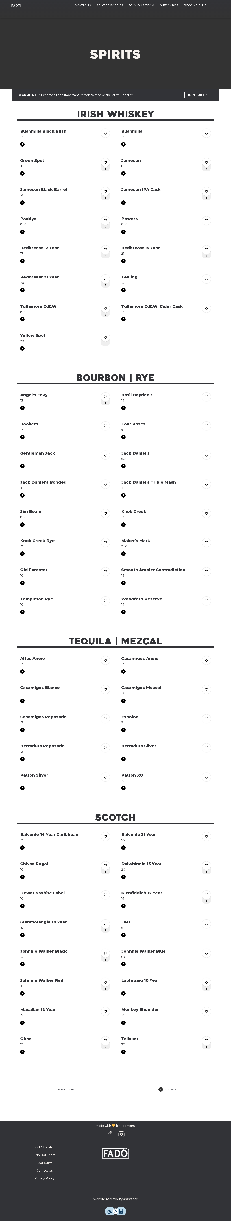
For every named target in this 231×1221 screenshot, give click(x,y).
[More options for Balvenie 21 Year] (206, 836)
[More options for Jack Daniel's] (206, 455)
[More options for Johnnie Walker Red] (105, 982)
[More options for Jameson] (206, 162)
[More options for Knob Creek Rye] (105, 542)
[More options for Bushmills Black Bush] (105, 133)
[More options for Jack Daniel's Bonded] (105, 484)
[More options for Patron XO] (206, 777)
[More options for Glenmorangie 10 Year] (105, 924)
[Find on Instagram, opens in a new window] (121, 1135)
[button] (65, 137)
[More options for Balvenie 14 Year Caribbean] (105, 836)
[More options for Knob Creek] (206, 513)
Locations (82, 5)
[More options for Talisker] (206, 1040)
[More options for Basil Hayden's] (206, 397)
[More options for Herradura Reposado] (105, 747)
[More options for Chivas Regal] (105, 865)
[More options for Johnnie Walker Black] (105, 953)
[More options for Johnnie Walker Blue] (206, 953)
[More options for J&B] (206, 924)
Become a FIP (195, 5)
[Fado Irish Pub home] (20, 5)
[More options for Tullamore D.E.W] (105, 308)
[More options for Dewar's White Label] (105, 895)
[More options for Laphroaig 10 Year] (206, 982)
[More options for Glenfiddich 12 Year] (206, 895)
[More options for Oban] (105, 1040)
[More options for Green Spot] (105, 162)
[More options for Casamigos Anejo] (206, 660)
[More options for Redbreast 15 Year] (206, 249)
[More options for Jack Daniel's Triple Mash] (206, 484)
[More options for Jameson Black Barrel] (105, 191)
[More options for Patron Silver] (105, 777)
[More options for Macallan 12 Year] (105, 1011)
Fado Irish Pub (115, 1153)
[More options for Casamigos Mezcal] (206, 689)
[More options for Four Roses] (206, 426)
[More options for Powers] (206, 220)
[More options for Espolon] (206, 718)
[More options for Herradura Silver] (206, 747)
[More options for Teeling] (206, 279)
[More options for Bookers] (105, 426)
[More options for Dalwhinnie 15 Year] (206, 865)
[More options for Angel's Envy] (105, 397)
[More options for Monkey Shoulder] (206, 1011)
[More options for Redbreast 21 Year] (105, 279)
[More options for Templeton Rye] (105, 601)
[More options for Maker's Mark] (206, 542)
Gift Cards (169, 5)
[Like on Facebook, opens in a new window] (109, 1135)
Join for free (199, 95)
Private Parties (109, 5)
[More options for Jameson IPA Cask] (206, 191)
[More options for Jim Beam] (105, 513)
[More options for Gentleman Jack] (105, 455)
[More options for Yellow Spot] (105, 337)
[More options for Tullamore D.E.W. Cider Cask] (206, 308)
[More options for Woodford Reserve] (206, 601)
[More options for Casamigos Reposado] (105, 718)
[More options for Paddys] (105, 220)
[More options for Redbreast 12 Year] (105, 249)
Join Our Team (141, 5)
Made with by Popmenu (69, 1125)
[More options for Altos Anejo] (105, 660)
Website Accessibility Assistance (115, 1199)
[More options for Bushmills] (206, 133)
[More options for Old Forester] (105, 571)
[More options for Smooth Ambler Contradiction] (206, 571)
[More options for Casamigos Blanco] (105, 689)
